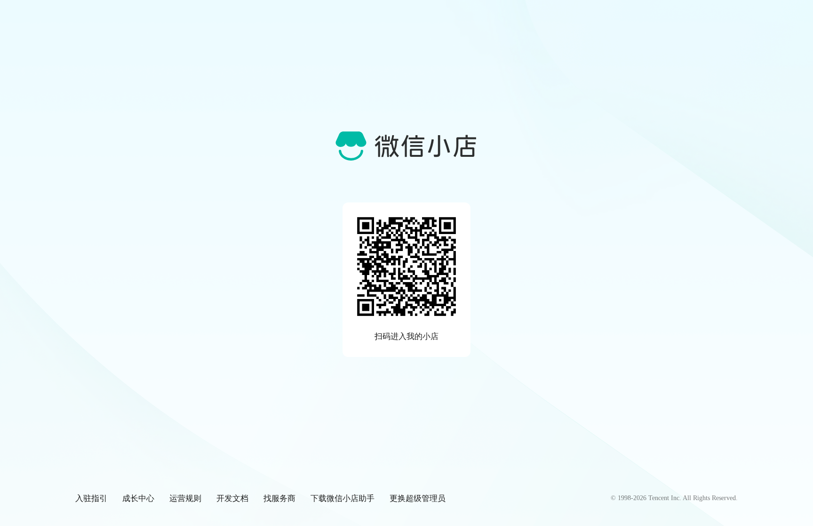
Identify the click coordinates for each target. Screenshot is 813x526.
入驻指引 (91, 498)
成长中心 (138, 498)
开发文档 (232, 498)
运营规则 (185, 498)
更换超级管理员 (418, 498)
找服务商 (279, 498)
